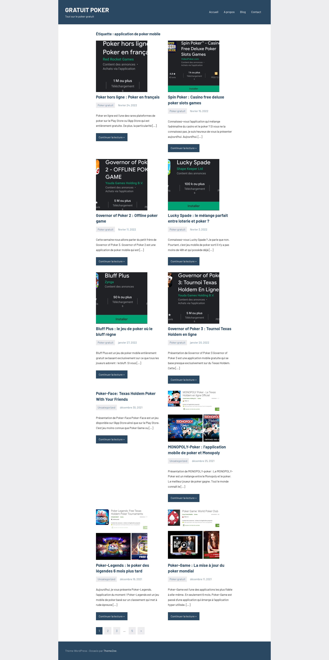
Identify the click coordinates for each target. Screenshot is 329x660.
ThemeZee (110, 650)
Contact (256, 12)
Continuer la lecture (111, 137)
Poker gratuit (105, 105)
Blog (243, 12)
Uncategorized (106, 407)
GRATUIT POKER (87, 9)
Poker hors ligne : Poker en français (128, 96)
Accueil (213, 12)
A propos (229, 12)
